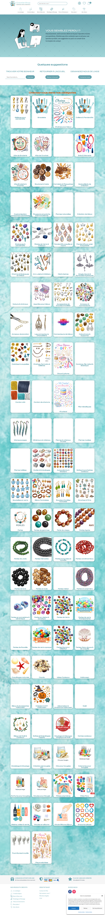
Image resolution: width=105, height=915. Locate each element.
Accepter (74, 908)
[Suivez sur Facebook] (70, 891)
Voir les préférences (97, 908)
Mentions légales (81, 912)
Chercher (30, 77)
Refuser (85, 908)
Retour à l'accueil (52, 77)
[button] (102, 896)
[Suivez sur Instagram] (74, 891)
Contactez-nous (85, 77)
